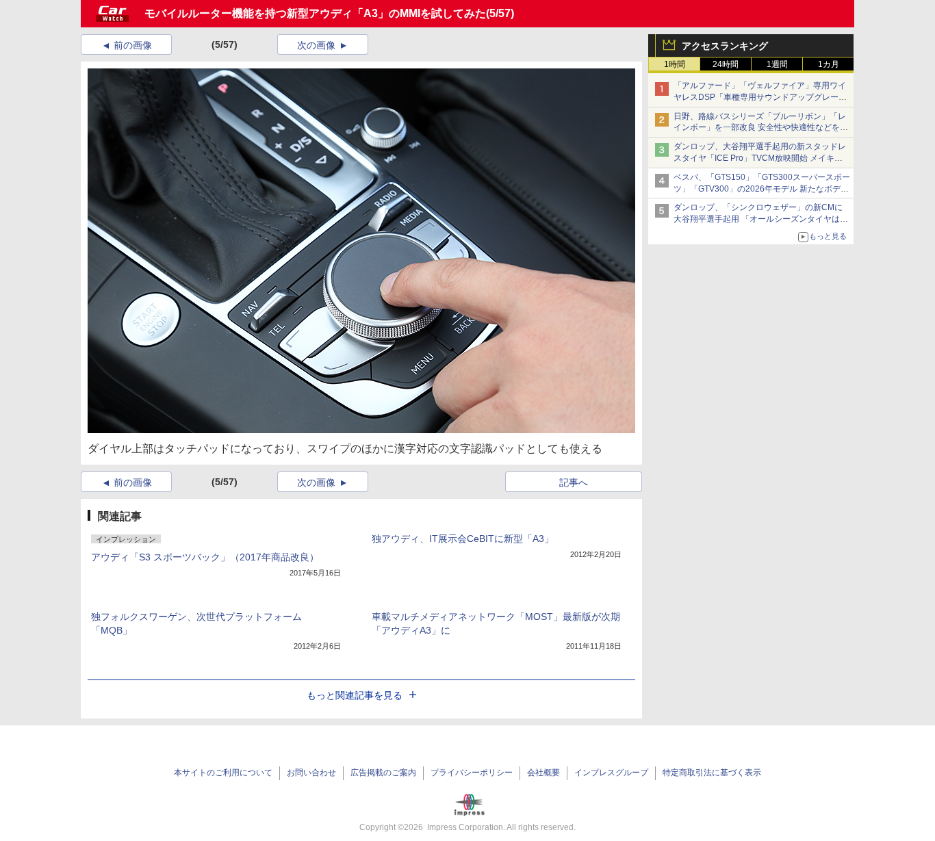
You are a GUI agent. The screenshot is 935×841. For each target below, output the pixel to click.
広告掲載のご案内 (383, 772)
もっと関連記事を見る (354, 695)
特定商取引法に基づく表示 (712, 772)
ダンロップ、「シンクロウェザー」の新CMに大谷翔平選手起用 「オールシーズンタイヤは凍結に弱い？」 (761, 219)
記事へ (573, 482)
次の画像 (316, 45)
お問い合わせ (311, 772)
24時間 (726, 64)
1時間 (674, 64)
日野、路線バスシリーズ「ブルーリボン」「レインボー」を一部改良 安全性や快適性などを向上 (761, 128)
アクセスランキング (725, 45)
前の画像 (133, 45)
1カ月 (828, 64)
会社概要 (543, 772)
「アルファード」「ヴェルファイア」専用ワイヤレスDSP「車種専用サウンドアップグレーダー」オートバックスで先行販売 (760, 97)
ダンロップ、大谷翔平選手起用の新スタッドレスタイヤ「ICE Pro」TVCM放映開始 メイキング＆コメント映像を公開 (760, 158)
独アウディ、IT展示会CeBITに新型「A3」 (463, 538)
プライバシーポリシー (472, 772)
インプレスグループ (611, 772)
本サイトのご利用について (223, 772)
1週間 (777, 64)
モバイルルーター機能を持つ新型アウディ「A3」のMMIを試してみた (315, 13)
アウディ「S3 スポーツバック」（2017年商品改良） (205, 557)
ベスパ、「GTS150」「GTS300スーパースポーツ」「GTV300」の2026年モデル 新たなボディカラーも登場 (762, 188)
